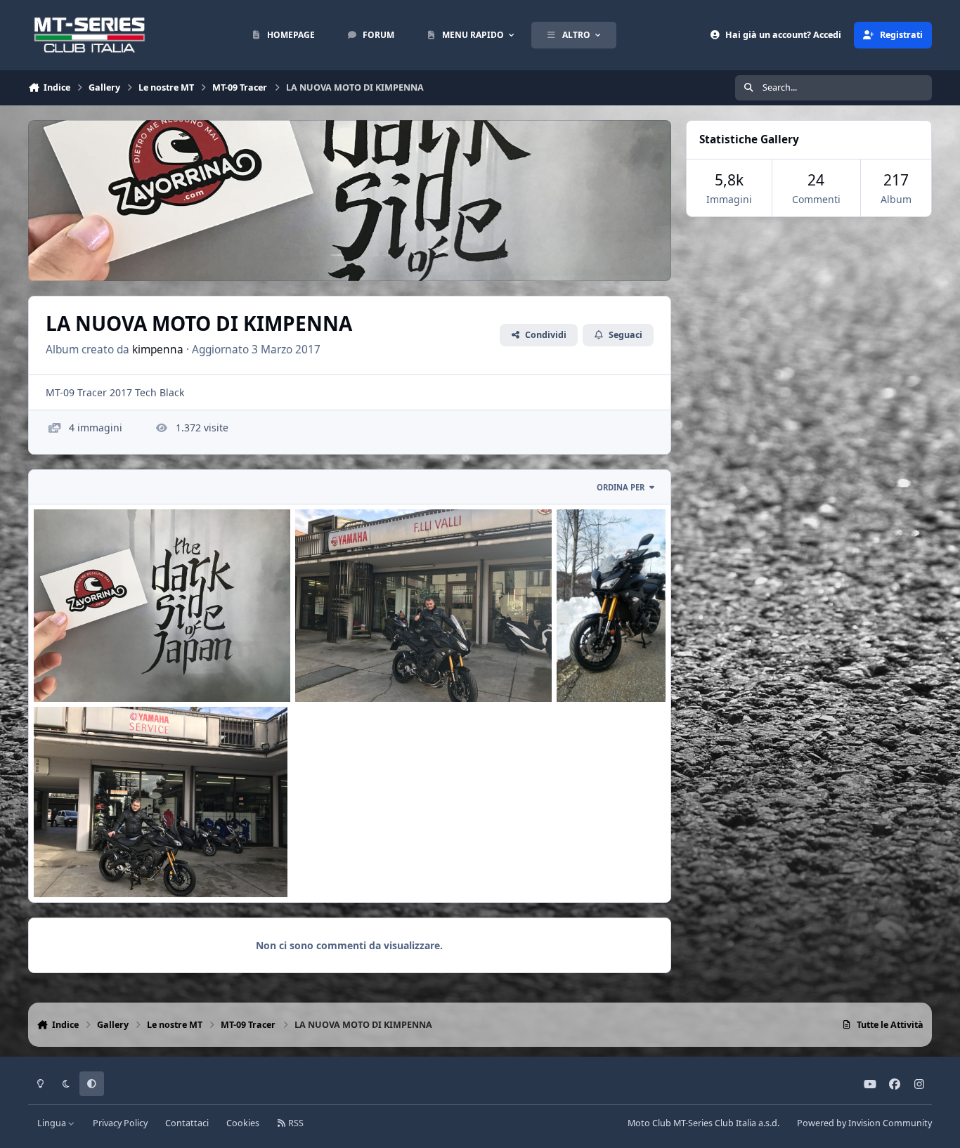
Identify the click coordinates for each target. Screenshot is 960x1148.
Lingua (52, 1123)
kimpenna (157, 349)
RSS (295, 1123)
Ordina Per (620, 487)
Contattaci (187, 1123)
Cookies (242, 1123)
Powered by (864, 1123)
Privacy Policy (120, 1123)
